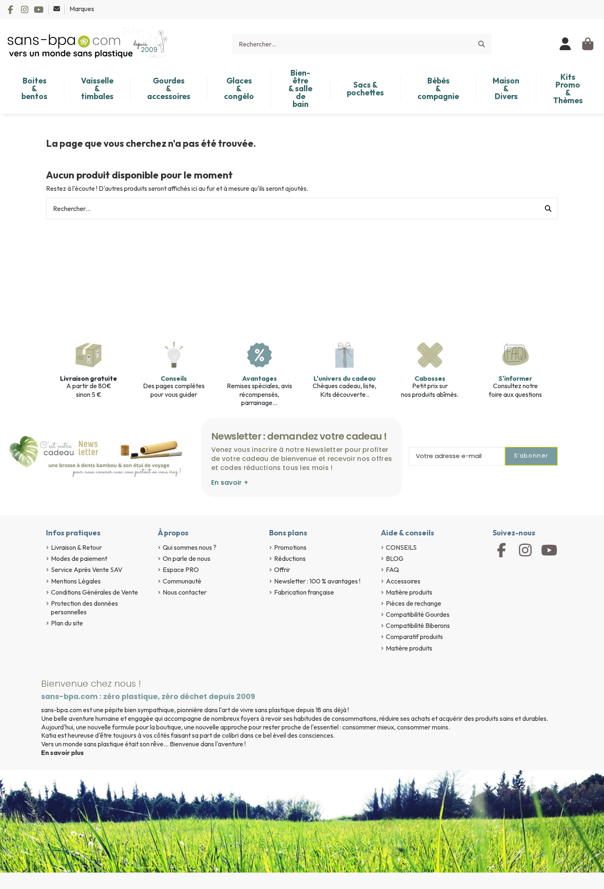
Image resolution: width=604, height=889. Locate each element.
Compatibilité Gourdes (418, 614)
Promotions (290, 547)
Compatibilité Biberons (418, 625)
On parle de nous (186, 558)
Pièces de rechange (413, 603)
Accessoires (403, 581)
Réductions (290, 558)
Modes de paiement (79, 558)
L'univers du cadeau (345, 378)
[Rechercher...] (481, 44)
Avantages (259, 378)
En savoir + (230, 482)
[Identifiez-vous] (566, 44)
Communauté (182, 581)
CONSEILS (401, 547)
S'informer (515, 378)
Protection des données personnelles (84, 607)
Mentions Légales (76, 581)
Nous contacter (185, 592)
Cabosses (430, 378)
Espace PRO (181, 569)
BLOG (394, 558)
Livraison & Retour (76, 547)
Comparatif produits (414, 636)
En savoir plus (62, 752)
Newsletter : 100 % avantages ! (317, 581)
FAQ (392, 569)
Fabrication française (304, 592)
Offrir (282, 569)
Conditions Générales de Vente (94, 592)
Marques (81, 9)
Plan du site (67, 623)
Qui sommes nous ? (190, 547)
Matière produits (409, 592)
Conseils (174, 378)
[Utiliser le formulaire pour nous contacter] (57, 9)
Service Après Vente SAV (86, 569)
